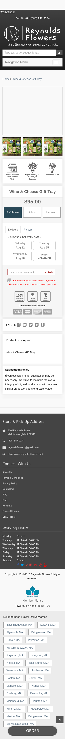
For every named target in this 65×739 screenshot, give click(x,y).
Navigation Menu (16, 62)
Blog (4, 500)
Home (6, 79)
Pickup (28, 229)
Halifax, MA (13, 662)
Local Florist (8, 516)
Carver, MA (13, 640)
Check (49, 271)
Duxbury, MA (14, 693)
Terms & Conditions (12, 477)
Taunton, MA (39, 701)
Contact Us (8, 489)
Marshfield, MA (15, 701)
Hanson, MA (39, 685)
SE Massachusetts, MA (20, 723)
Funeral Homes (10, 511)
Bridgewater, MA (41, 632)
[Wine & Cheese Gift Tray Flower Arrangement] (11, 146)
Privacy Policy (9, 483)
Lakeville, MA (48, 624)
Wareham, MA (14, 670)
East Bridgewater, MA (19, 624)
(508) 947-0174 (40, 18)
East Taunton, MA (38, 662)
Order (32, 731)
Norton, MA (35, 678)
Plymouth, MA (14, 632)
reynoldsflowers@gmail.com (23, 447)
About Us (7, 472)
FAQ (4, 494)
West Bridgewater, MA (19, 647)
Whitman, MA (14, 708)
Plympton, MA (36, 640)
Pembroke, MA (39, 693)
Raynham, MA (14, 655)
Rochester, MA (40, 670)
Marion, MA (13, 716)
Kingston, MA (40, 655)
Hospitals (7, 505)
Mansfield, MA (14, 685)
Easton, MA (13, 678)
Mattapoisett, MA (40, 708)
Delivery (13, 229)
